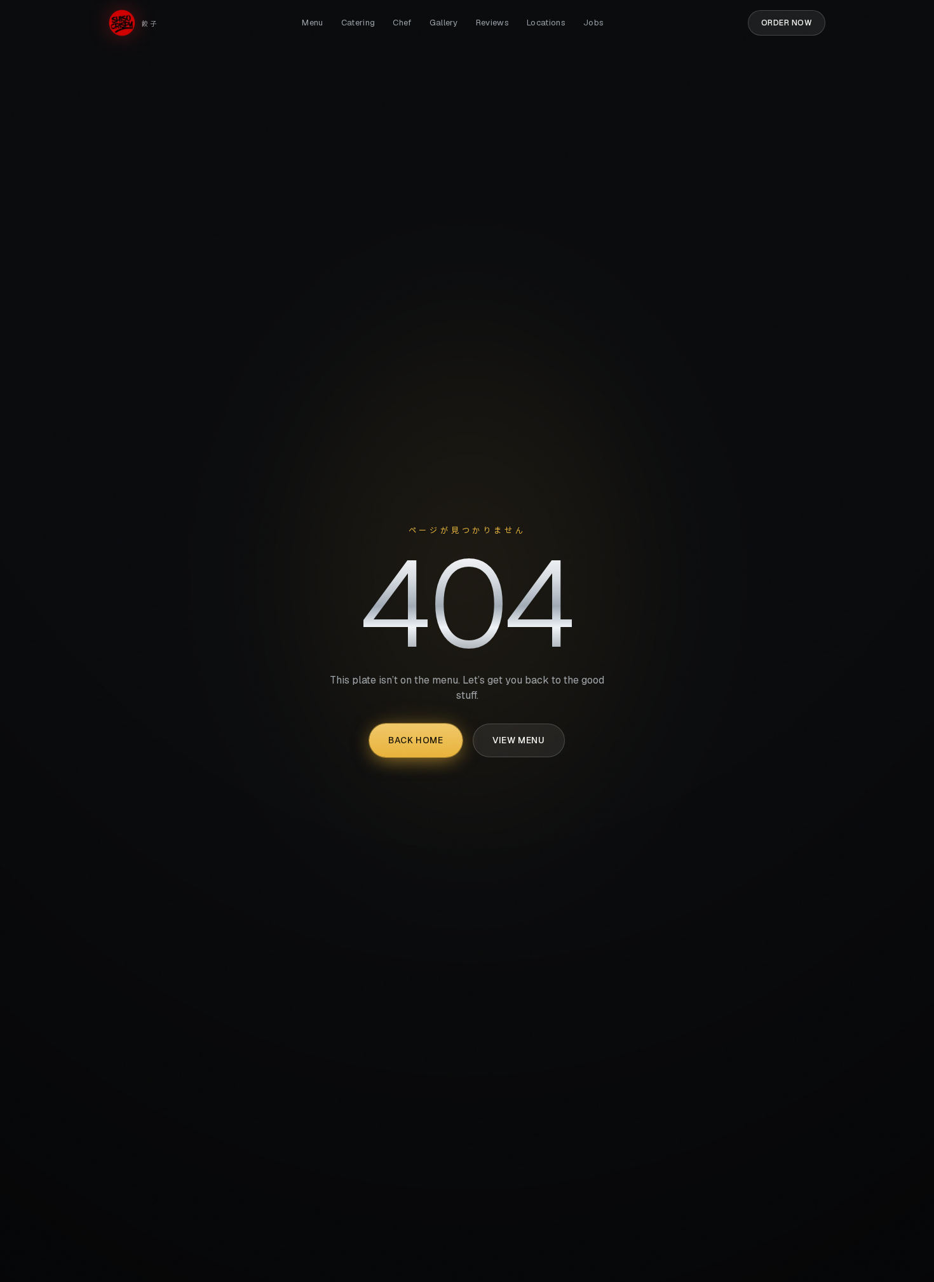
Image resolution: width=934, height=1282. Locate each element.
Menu (312, 22)
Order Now (786, 23)
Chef (402, 22)
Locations (546, 22)
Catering (358, 22)
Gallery (444, 22)
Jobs (593, 22)
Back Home (416, 740)
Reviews (492, 22)
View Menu (518, 740)
